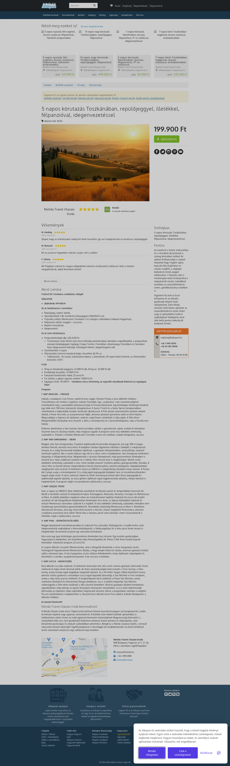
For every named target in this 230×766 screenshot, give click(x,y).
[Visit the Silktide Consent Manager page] (218, 753)
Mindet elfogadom (152, 752)
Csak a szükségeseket (183, 752)
